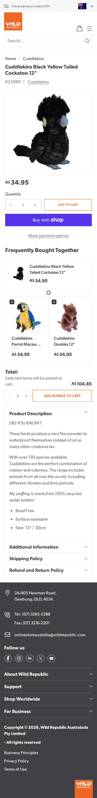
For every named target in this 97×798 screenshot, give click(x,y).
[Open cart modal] (80, 28)
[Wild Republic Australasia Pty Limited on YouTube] (51, 659)
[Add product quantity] (35, 204)
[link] (27, 317)
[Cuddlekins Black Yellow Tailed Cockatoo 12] (48, 132)
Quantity (13, 193)
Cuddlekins (33, 58)
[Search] (87, 41)
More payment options (48, 235)
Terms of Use (15, 769)
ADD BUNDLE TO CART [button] (62, 395)
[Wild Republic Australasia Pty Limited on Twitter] (40, 659)
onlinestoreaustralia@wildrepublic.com (49, 634)
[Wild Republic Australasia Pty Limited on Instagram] (18, 659)
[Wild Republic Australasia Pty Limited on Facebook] (7, 659)
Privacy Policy (16, 760)
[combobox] (82, 6)
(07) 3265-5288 (36, 614)
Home (10, 58)
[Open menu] (89, 28)
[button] (9, 395)
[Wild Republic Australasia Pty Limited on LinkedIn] (29, 659)
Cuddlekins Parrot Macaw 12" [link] (24, 342)
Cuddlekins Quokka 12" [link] (64, 340)
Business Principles (21, 752)
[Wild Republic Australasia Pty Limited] (13, 22)
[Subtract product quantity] (11, 204)
